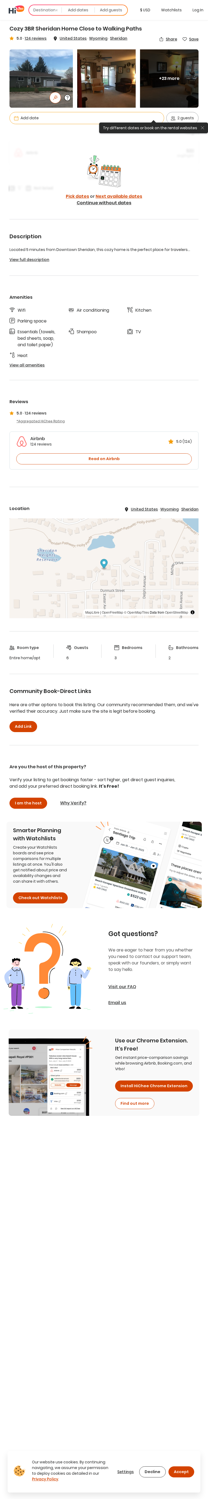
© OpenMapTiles (136, 612)
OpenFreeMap (112, 612)
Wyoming (98, 38)
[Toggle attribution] (192, 612)
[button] (145, 10)
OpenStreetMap (176, 612)
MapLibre (92, 612)
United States (73, 38)
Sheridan (118, 38)
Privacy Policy (45, 1479)
